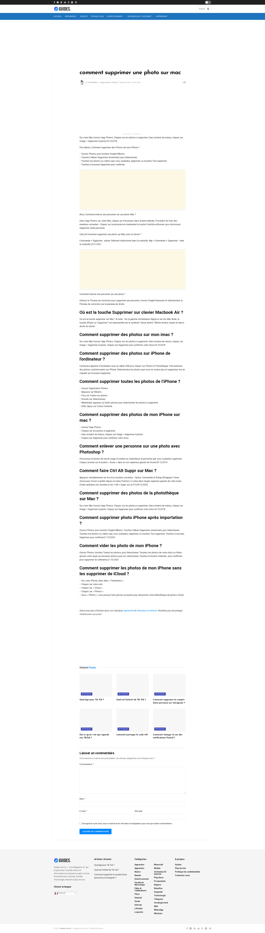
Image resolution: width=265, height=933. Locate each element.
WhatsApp (158, 910)
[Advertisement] (132, 43)
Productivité (159, 881)
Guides (178, 865)
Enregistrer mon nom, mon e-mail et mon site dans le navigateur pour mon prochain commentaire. (127, 823)
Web (156, 906)
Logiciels (139, 912)
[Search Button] (207, 8)
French (61, 893)
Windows (158, 913)
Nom (83, 798)
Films (137, 894)
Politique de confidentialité (187, 872)
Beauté (84, 16)
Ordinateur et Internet (139, 16)
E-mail (83, 811)
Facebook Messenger (140, 883)
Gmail (137, 901)
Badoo (138, 872)
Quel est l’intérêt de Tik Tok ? (131, 700)
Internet (138, 905)
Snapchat (158, 892)
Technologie (97, 16)
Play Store (159, 877)
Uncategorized (161, 903)
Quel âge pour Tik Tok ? (92, 700)
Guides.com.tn (65, 928)
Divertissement (115, 16)
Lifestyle (138, 908)
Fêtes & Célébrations (140, 889)
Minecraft (158, 865)
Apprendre (70, 16)
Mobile (157, 868)
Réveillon (158, 888)
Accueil (58, 16)
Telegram (158, 899)
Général (114, 82)
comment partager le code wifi (132, 735)
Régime (157, 885)
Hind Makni (93, 82)
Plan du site (180, 868)
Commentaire (87, 764)
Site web (138, 811)
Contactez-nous (182, 875)
